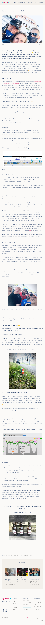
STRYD (18, 555)
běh (8, 555)
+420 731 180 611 (27, 609)
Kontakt (41, 2)
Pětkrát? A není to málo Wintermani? (21, 578)
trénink (21, 555)
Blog (36, 2)
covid (11, 555)
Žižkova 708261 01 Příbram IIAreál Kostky (27, 602)
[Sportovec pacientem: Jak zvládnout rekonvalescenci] (10, 572)
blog (30, 230)
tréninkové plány (26, 555)
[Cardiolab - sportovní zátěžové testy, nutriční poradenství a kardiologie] (5, 3)
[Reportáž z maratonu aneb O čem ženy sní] (34, 572)
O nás (15, 2)
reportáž (15, 555)
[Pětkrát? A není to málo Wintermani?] (22, 572)
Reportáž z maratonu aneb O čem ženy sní (34, 578)
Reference (30, 2)
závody (31, 555)
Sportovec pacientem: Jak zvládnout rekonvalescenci (10, 579)
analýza (6, 555)
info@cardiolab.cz (27, 607)
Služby (20, 2)
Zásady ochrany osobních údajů (36, 620)
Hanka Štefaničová (7, 44)
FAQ (25, 2)
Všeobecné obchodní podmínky (35, 618)
